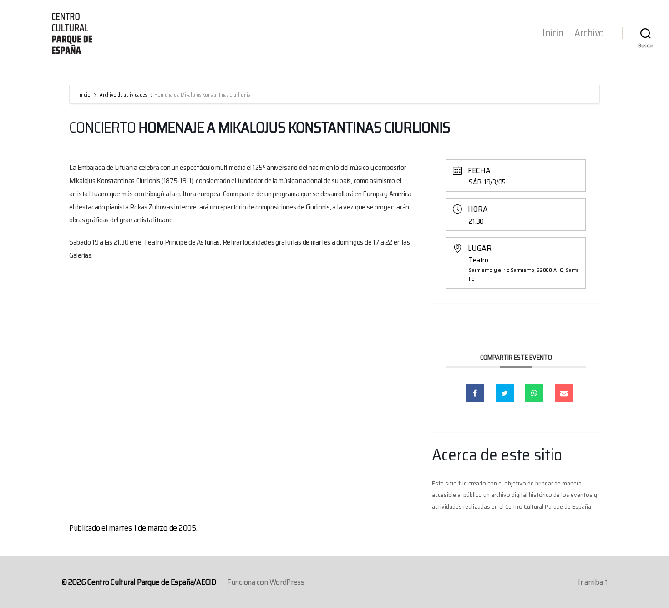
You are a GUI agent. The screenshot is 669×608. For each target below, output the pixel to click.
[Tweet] (505, 393)
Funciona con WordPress (265, 582)
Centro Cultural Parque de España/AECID (151, 582)
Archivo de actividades (123, 95)
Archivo (589, 33)
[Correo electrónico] (564, 393)
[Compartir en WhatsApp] (534, 393)
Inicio (552, 33)
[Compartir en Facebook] (475, 393)
